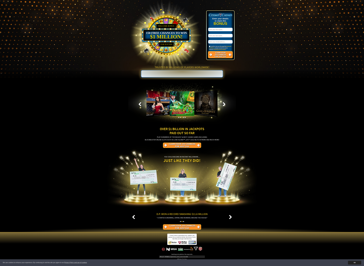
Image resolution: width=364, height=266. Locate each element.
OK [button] (355, 262)
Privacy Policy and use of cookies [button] (75, 262)
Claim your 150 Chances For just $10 (220, 55)
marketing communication (219, 49)
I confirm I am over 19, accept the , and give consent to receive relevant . (220, 48)
